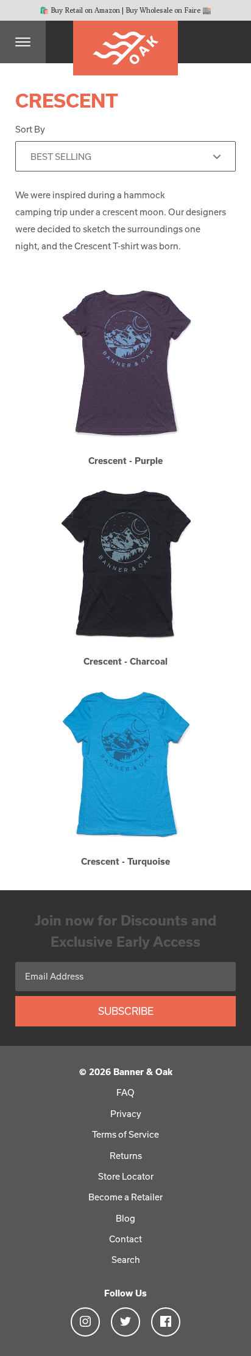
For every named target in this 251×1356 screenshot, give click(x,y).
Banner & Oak (142, 1072)
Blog (125, 1218)
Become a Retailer (125, 1197)
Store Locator (126, 1176)
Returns (126, 1155)
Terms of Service (125, 1134)
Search (125, 1259)
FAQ (125, 1092)
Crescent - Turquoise (125, 861)
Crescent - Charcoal (125, 661)
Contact (125, 1239)
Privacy (125, 1114)
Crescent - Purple (125, 460)
